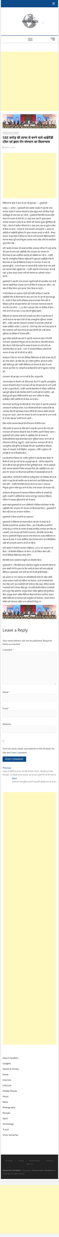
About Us (29, 1164)
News (5, 1101)
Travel (6, 1129)
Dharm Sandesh (10, 1058)
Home (5, 1074)
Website (7, 724)
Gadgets (7, 1063)
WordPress (49, 1170)
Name (6, 692)
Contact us (50, 1161)
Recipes (6, 1112)
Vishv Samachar (10, 1134)
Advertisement (34, 1161)
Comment (8, 649)
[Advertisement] (29, 81)
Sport (5, 1118)
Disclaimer (9, 1161)
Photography (9, 1107)
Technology (8, 1123)
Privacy (21, 1161)
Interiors (7, 1080)
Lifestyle (7, 1085)
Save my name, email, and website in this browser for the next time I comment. (28, 750)
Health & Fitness (11, 132)
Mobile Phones (10, 1090)
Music (6, 1096)
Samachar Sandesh (11, 1170)
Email (6, 708)
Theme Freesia (37, 1170)
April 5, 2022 (9, 147)
